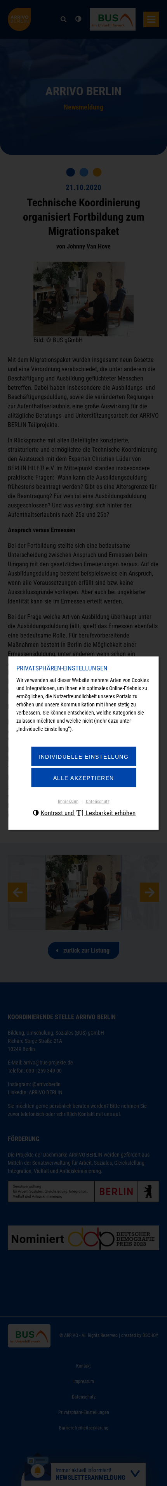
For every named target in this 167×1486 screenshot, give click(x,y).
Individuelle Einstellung (83, 757)
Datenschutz (98, 801)
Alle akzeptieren (83, 778)
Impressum (68, 801)
